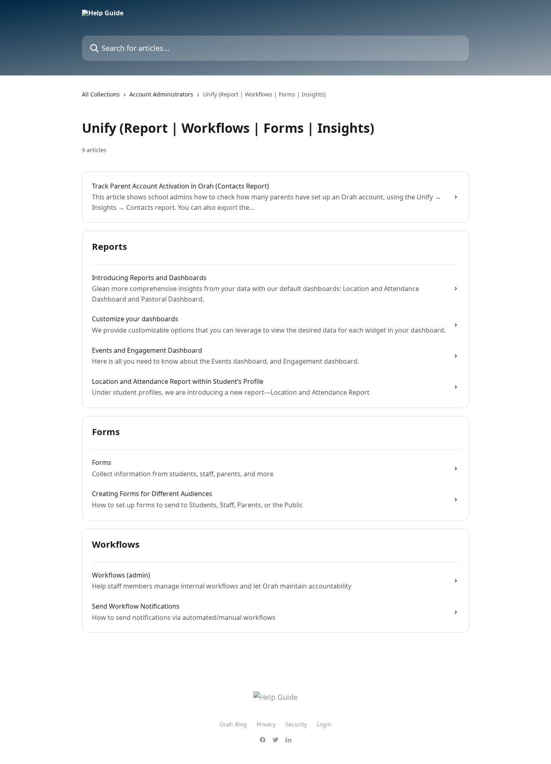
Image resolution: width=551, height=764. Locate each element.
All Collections (101, 94)
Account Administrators (161, 94)
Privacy (266, 724)
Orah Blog (233, 724)
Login (324, 724)
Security (296, 724)
